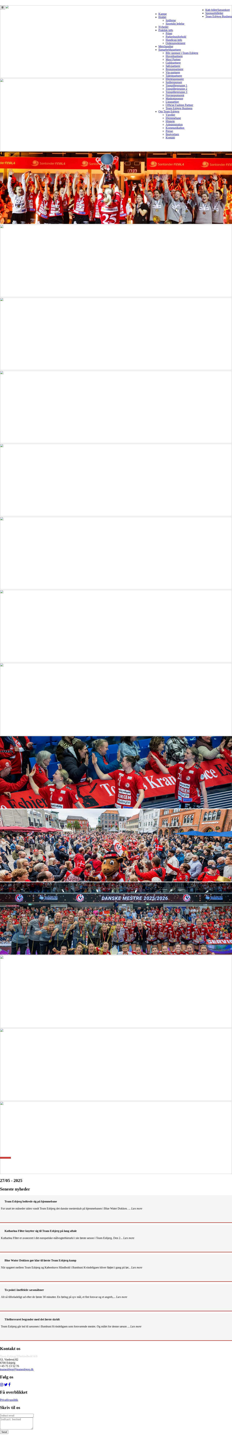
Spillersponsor (174, 82)
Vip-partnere (173, 72)
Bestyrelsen (172, 134)
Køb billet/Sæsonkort (217, 9)
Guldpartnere (173, 62)
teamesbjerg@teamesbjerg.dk (17, 1369)
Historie (170, 121)
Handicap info (174, 39)
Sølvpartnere (173, 65)
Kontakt (170, 137)
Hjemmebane (173, 118)
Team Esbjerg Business (218, 16)
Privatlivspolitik (9, 1399)
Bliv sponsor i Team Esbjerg (182, 52)
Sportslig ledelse (175, 23)
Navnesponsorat (175, 95)
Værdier (170, 114)
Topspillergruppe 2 (176, 88)
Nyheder (163, 26)
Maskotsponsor (174, 98)
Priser (169, 33)
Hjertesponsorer (175, 78)
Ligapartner (172, 101)
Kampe (162, 13)
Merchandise (165, 46)
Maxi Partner (173, 59)
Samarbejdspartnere (169, 49)
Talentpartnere (174, 75)
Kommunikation (175, 127)
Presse (169, 131)
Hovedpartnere (174, 56)
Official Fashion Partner (179, 105)
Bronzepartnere (174, 69)
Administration (174, 124)
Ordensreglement (175, 43)
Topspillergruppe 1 (176, 85)
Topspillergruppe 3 (176, 92)
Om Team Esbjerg (168, 111)
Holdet (162, 17)
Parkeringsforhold (176, 36)
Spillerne (171, 20)
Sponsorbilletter (214, 13)
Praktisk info (165, 30)
